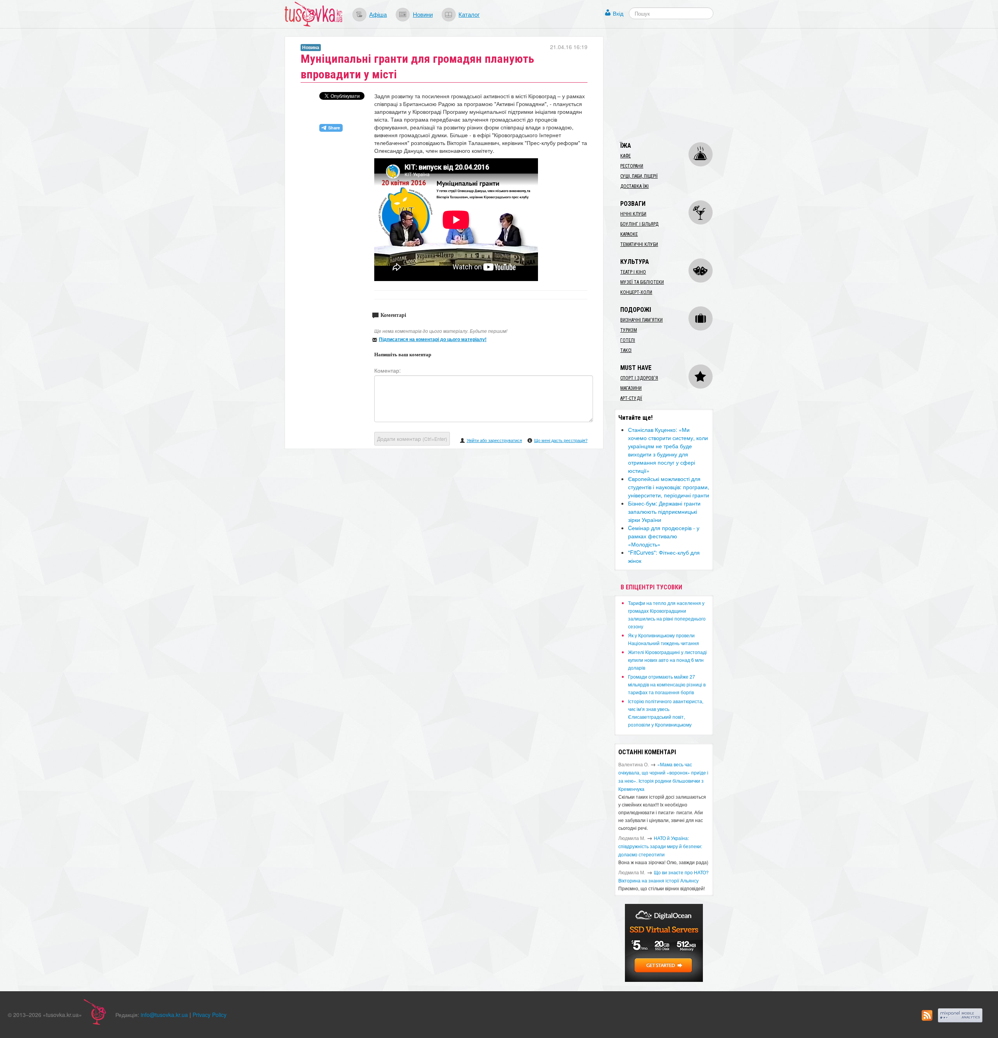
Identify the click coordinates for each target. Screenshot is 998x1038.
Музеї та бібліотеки (642, 282)
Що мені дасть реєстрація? (560, 440)
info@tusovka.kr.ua (164, 1015)
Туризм (628, 330)
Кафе (625, 156)
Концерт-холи (636, 292)
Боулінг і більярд (639, 224)
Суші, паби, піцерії (639, 176)
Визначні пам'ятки (641, 320)
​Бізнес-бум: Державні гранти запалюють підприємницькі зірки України (664, 511)
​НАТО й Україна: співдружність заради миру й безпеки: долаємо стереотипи (660, 846)
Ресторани (631, 166)
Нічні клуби (633, 214)
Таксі (626, 350)
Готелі (627, 340)
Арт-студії (631, 398)
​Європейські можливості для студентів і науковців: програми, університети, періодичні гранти (668, 487)
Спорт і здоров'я (639, 378)
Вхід (618, 13)
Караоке (629, 234)
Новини (423, 14)
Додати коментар (412, 438)
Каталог (469, 14)
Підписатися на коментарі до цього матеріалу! (433, 339)
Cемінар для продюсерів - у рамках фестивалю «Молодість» (663, 536)
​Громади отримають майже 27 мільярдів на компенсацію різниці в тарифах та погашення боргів (667, 684)
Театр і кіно (633, 272)
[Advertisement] (672, 85)
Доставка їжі (634, 186)
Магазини (631, 388)
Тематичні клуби (639, 244)
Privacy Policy (209, 1015)
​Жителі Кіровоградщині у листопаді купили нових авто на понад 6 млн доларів (667, 660)
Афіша (378, 14)
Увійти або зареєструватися (494, 440)
